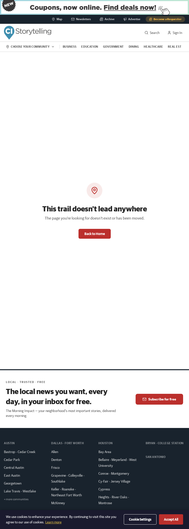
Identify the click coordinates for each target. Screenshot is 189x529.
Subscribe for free (162, 399)
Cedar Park (12, 460)
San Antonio (156, 456)
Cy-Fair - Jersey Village (114, 481)
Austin (9, 443)
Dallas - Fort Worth (67, 443)
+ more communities (16, 499)
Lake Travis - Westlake (20, 491)
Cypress (104, 489)
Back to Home (94, 234)
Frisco (55, 468)
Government (113, 46)
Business (70, 46)
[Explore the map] (94, 7)
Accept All (171, 519)
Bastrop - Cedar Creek (19, 452)
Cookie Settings (140, 519)
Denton (56, 460)
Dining (134, 46)
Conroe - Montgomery (113, 473)
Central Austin (14, 468)
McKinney (58, 503)
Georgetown (12, 483)
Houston (105, 443)
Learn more (53, 522)
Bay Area (104, 452)
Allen (54, 452)
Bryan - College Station (165, 443)
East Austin (12, 475)
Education (89, 46)
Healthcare (153, 46)
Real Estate (177, 46)
